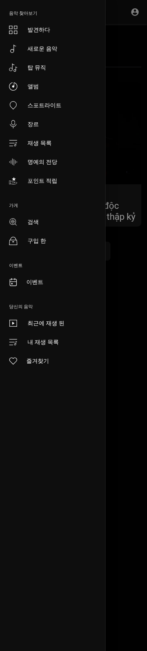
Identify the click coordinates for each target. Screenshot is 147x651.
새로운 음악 (42, 48)
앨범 (33, 86)
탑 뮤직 (37, 67)
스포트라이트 (44, 105)
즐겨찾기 (37, 360)
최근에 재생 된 (46, 323)
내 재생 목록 (43, 342)
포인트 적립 (42, 180)
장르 (33, 124)
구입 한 (37, 240)
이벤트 (34, 281)
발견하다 (39, 29)
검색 (33, 221)
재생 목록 (40, 143)
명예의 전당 (42, 161)
